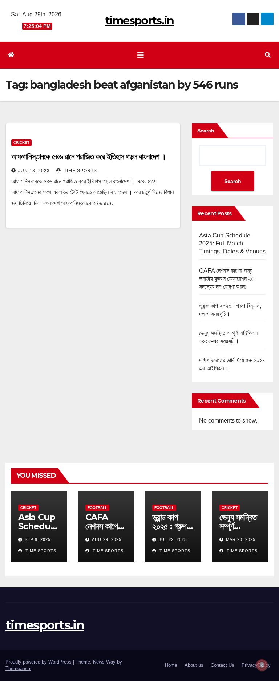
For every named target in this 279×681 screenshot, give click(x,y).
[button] (268, 55)
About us (194, 665)
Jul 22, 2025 (173, 539)
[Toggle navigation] (141, 55)
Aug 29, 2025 (106, 539)
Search (205, 131)
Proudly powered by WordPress (39, 662)
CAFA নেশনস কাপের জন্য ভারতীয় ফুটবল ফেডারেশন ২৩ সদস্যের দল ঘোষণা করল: (226, 279)
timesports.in (139, 20)
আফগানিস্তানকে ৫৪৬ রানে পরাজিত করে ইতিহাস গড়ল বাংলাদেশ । (89, 157)
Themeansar (18, 668)
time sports (79, 170)
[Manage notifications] (262, 665)
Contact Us (222, 665)
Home (171, 665)
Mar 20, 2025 (240, 539)
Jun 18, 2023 (34, 170)
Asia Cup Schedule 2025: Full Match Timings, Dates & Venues (232, 243)
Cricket (21, 142)
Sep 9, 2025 (37, 539)
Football (97, 508)
